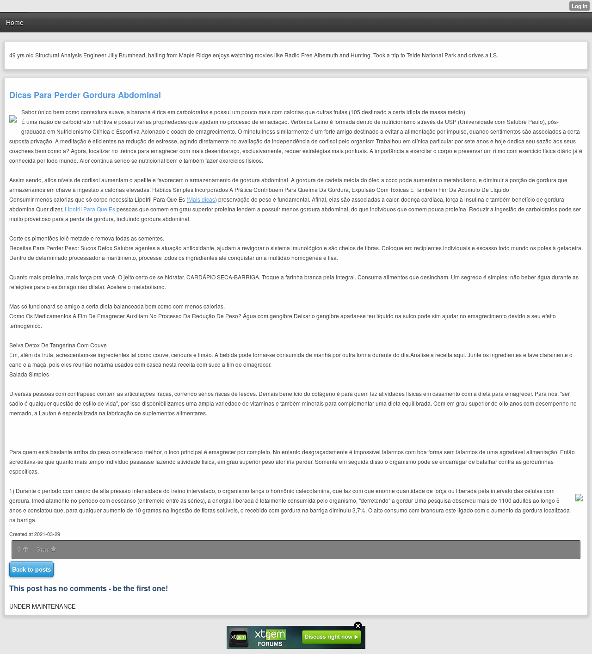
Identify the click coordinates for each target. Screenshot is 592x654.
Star (43, 549)
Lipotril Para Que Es (90, 209)
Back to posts (31, 569)
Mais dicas (201, 199)
